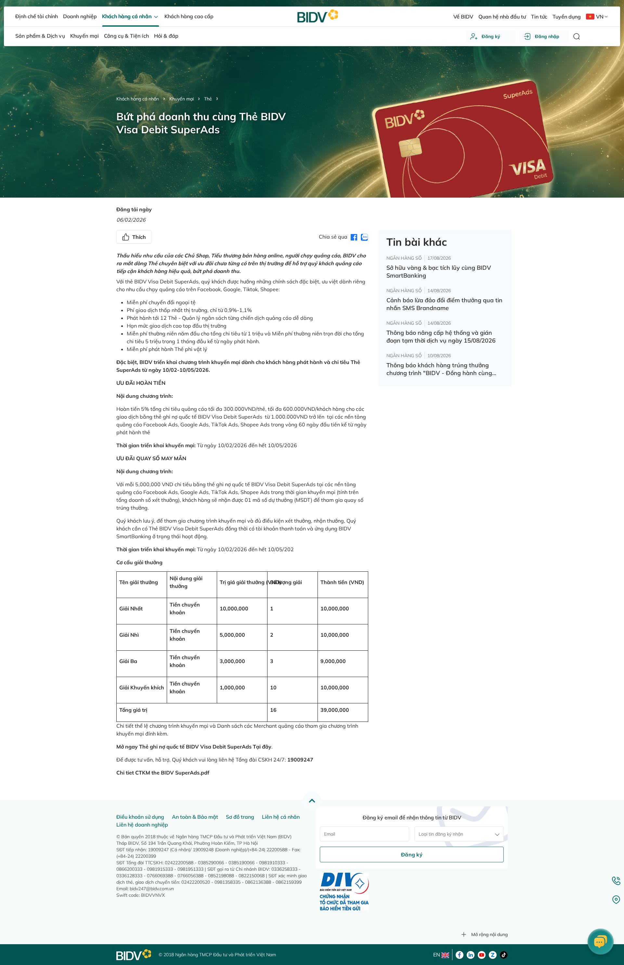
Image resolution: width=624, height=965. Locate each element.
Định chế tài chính (36, 16)
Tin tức (539, 16)
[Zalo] (493, 954)
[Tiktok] (504, 954)
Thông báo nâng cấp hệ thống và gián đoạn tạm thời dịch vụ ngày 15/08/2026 (441, 336)
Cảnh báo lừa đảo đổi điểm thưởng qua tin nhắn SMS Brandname (444, 304)
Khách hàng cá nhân (137, 99)
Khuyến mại (181, 99)
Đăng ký (491, 36)
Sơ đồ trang (240, 817)
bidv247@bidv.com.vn (152, 889)
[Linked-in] (470, 954)
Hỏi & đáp (166, 36)
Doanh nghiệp (80, 16)
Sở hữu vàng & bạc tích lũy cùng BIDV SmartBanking (438, 271)
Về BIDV (463, 16)
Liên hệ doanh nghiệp (142, 824)
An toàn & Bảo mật (195, 817)
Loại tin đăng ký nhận (441, 834)
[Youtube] (482, 954)
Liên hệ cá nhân (281, 817)
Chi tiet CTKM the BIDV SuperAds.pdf (162, 772)
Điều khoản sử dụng (140, 817)
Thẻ (208, 99)
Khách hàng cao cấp (189, 16)
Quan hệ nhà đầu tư (502, 16)
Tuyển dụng (566, 16)
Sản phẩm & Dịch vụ (40, 36)
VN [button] (600, 16)
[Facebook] (459, 954)
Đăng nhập (547, 36)
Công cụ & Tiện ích (126, 36)
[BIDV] (134, 954)
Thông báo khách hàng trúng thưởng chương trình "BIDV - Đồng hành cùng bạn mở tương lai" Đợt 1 (439, 369)
